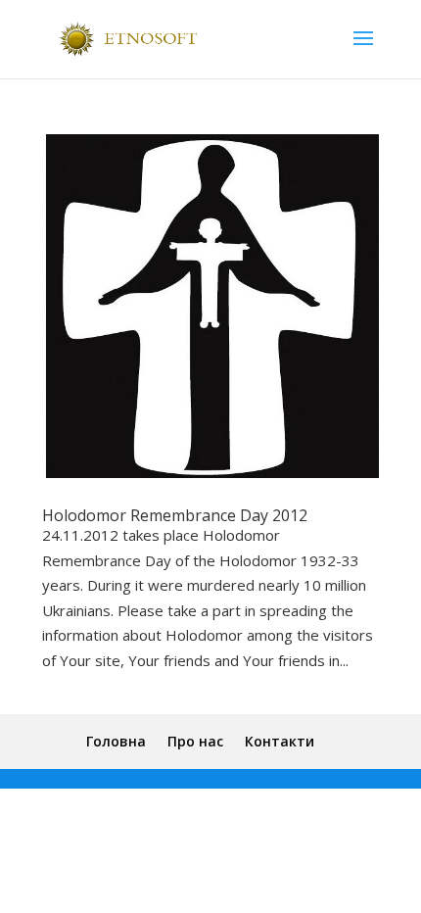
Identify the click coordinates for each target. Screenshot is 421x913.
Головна (116, 741)
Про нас (195, 741)
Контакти (279, 741)
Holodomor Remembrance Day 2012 (174, 515)
